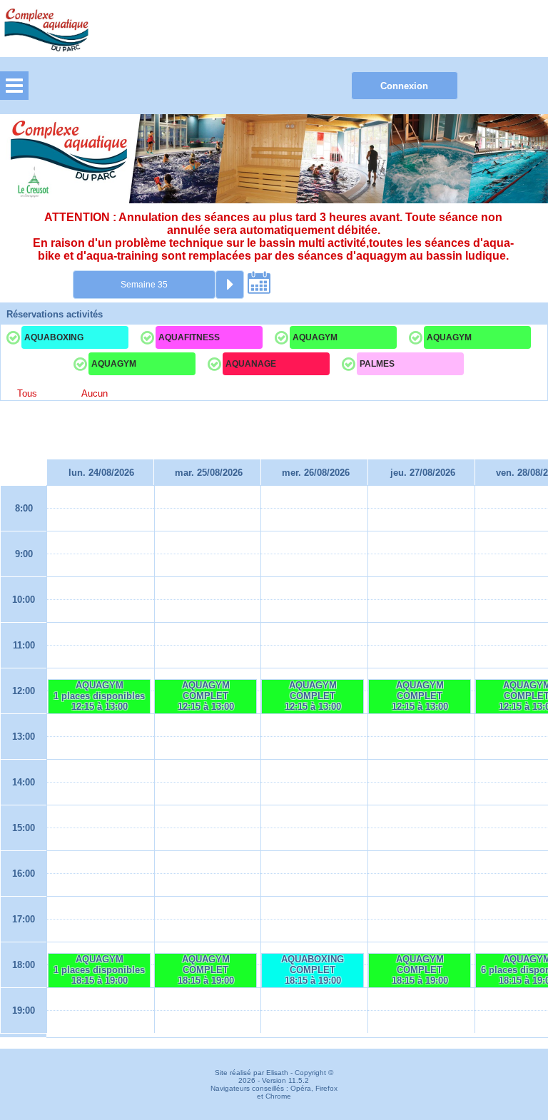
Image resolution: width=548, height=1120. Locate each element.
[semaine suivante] (229, 284)
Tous (27, 393)
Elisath (278, 1072)
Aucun (94, 393)
